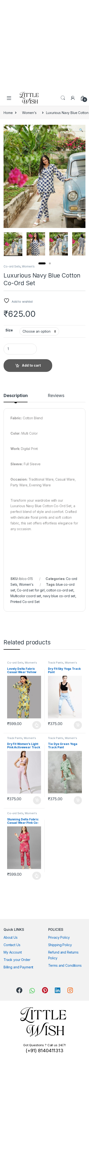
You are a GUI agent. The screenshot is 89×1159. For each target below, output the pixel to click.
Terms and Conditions (65, 965)
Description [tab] (16, 395)
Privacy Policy (59, 937)
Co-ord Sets (12, 266)
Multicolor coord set (25, 596)
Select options (35, 725)
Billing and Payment (18, 967)
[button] (81, 130)
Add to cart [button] (78, 725)
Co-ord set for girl (30, 590)
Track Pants (55, 662)
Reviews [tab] (56, 395)
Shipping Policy (60, 945)
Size (9, 330)
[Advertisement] (44, 45)
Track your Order (17, 960)
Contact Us (12, 945)
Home (8, 113)
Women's (29, 113)
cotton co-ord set (59, 590)
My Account (13, 952)
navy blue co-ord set (59, 596)
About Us (11, 937)
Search (63, 98)
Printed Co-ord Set (24, 602)
